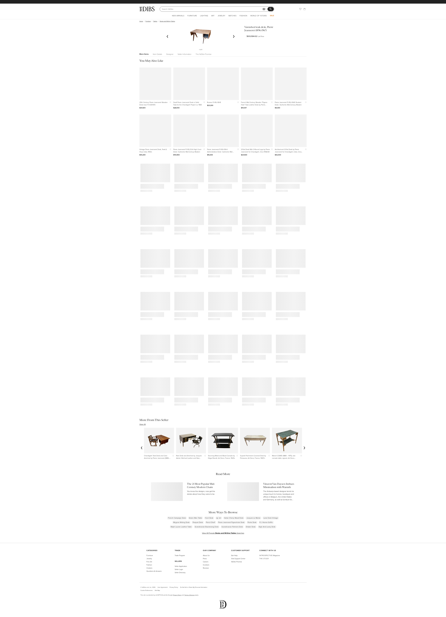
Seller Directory (180, 572)
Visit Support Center (238, 558)
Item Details (157, 54)
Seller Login (179, 569)
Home (141, 21)
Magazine (269, 555)
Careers (205, 562)
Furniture (192, 16)
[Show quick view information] (170, 102)
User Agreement (162, 587)
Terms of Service (189, 595)
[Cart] (304, 9)
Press (205, 558)
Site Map (157, 590)
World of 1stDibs (258, 16)
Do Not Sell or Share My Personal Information (193, 587)
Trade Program (180, 555)
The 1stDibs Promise (203, 54)
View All (142, 424)
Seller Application (181, 566)
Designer (169, 54)
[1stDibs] (146, 9)
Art (213, 16)
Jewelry (221, 16)
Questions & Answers (154, 571)
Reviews (206, 568)
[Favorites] (300, 9)
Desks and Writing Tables (167, 21)
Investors (206, 565)
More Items (144, 54)
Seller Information (184, 54)
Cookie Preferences (146, 590)
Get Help (234, 555)
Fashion (243, 16)
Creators (149, 568)
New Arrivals (178, 16)
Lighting (204, 16)
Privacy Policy (174, 587)
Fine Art (149, 562)
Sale (272, 15)
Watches (232, 16)
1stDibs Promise (236, 562)
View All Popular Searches (223, 533)
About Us (206, 555)
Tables (155, 21)
